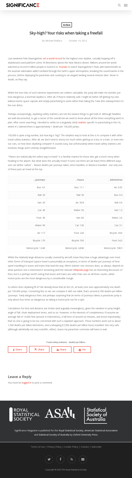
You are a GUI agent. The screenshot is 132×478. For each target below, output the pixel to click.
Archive (66, 24)
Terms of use (38, 446)
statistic (82, 122)
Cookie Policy (71, 446)
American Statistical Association (101, 430)
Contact (85, 446)
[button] (125, 5)
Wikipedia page (81, 269)
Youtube (63, 66)
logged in (26, 382)
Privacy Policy (54, 446)
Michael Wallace (53, 40)
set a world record (52, 58)
